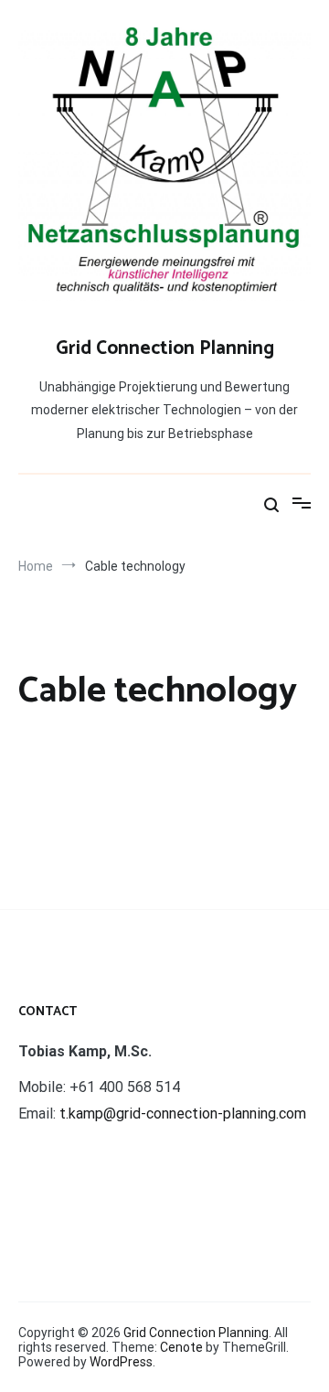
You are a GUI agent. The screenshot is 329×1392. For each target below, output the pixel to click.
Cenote (181, 1347)
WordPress (121, 1362)
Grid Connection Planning (165, 348)
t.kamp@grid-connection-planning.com (182, 1113)
